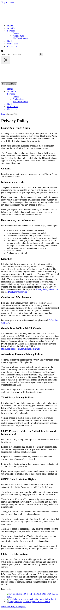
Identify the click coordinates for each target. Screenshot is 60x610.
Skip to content (7, 2)
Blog (9, 41)
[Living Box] (16, 20)
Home (10, 25)
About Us (11, 28)
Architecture (18, 36)
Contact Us (12, 46)
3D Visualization (20, 38)
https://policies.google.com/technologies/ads (20, 349)
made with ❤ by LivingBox (13, 606)
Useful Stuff (12, 43)
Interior (16, 33)
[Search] (2, 51)
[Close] (5, 60)
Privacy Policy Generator (47, 289)
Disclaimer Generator (17, 292)
